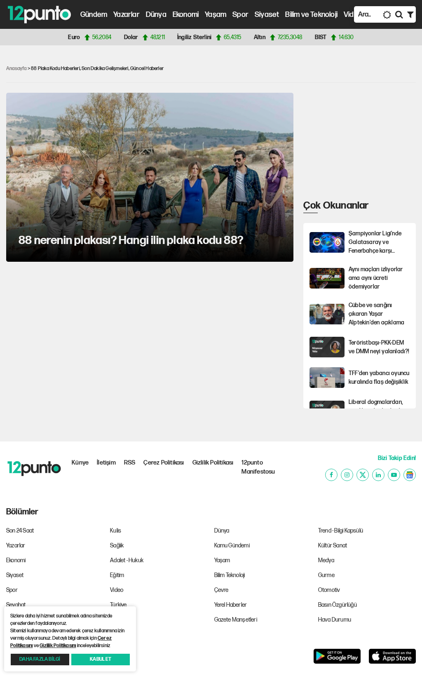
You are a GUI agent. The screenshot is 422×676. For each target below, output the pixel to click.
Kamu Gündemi (232, 545)
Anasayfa (16, 69)
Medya (326, 560)
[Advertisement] (362, 144)
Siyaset (267, 14)
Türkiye (118, 604)
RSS (130, 463)
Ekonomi (186, 14)
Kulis (115, 530)
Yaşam (215, 14)
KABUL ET (100, 659)
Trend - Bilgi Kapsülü (340, 530)
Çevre (221, 590)
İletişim (106, 463)
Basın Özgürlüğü (337, 604)
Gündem (93, 14)
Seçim (117, 619)
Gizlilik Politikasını (58, 646)
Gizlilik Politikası (213, 463)
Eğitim (117, 575)
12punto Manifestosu (258, 467)
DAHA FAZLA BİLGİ (39, 659)
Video (353, 14)
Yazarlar (126, 14)
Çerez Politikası (163, 463)
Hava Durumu (334, 619)
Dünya (156, 14)
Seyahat (16, 604)
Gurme (326, 575)
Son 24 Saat (20, 530)
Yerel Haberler (230, 604)
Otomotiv (329, 590)
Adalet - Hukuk (126, 560)
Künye (80, 463)
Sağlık (117, 545)
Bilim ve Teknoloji (311, 14)
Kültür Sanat (332, 545)
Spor (240, 14)
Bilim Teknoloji (229, 575)
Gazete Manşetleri (235, 619)
